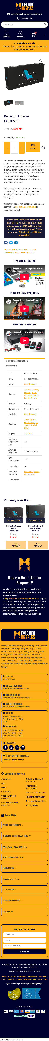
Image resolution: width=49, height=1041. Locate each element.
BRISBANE (5, 976)
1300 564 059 (9, 679)
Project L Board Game (25, 207)
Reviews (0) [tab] (11, 365)
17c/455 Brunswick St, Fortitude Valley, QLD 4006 (13, 719)
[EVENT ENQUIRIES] (4, 704)
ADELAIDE (42, 976)
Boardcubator (30, 384)
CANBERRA (22, 976)
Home (6, 249)
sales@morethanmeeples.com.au (16, 688)
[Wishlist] (6, 33)
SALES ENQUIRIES (14, 685)
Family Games (30, 398)
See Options (16, 544)
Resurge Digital (37, 984)
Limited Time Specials (24, 43)
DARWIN (11, 979)
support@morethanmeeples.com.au (22, 598)
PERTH (3, 979)
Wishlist (6, 36)
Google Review (18, 759)
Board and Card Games (19, 249)
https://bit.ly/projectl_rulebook (31, 473)
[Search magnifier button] (45, 24)
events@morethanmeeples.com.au (16, 707)
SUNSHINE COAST (30, 979)
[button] (44, 34)
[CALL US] (4, 676)
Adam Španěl (30, 419)
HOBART (19, 979)
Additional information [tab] (17, 360)
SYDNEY (14, 976)
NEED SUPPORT (13, 694)
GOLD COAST (43, 979)
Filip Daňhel (29, 422)
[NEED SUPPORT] (4, 695)
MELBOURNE (32, 976)
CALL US (9, 676)
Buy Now (32, 147)
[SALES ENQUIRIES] (4, 686)
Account (20, 36)
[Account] (20, 33)
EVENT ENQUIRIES (14, 704)
